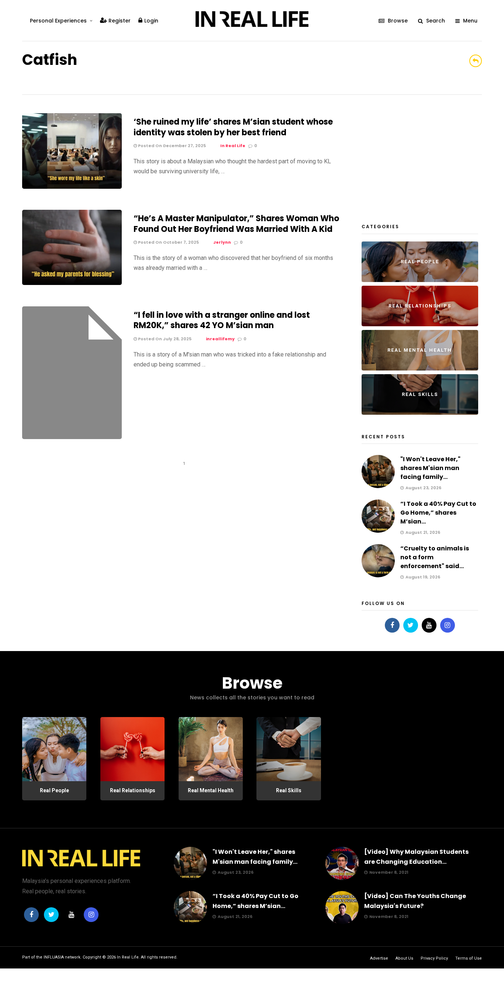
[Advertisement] (417, 159)
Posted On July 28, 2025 (164, 339)
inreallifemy (220, 339)
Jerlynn (222, 242)
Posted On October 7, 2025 (168, 242)
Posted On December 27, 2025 (171, 146)
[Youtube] (429, 625)
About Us (404, 958)
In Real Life (232, 146)
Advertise (379, 958)
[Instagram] (447, 625)
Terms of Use (468, 958)
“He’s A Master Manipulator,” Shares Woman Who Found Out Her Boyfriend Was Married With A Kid (236, 224)
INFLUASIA (54, 957)
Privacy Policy (434, 958)
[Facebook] (392, 625)
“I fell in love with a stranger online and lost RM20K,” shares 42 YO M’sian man (222, 320)
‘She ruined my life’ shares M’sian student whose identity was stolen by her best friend (233, 127)
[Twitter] (410, 625)
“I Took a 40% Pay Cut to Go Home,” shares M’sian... (438, 513)
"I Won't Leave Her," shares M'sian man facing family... (430, 468)
